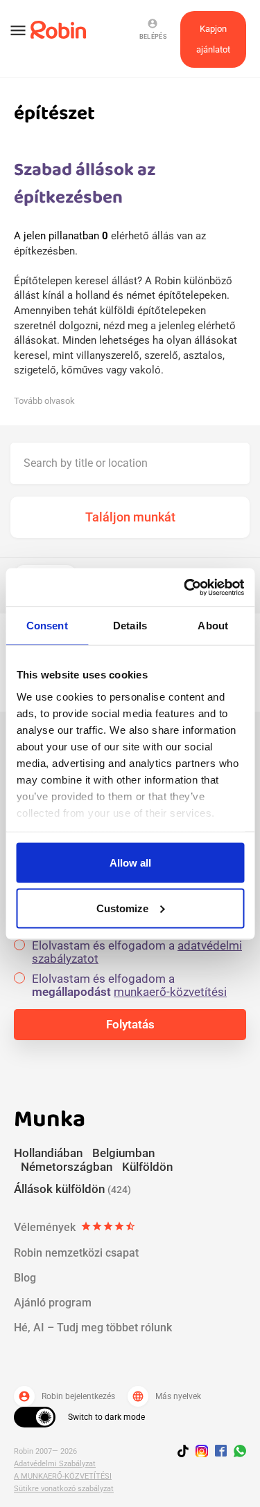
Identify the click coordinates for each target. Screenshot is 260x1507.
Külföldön (147, 1167)
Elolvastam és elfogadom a (137, 952)
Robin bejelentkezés (66, 1396)
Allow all (130, 863)
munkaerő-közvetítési (170, 992)
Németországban (66, 1167)
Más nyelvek (166, 1396)
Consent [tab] (47, 625)
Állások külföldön (72, 1189)
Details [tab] (130, 625)
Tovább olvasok (44, 401)
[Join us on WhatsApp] (236, 1453)
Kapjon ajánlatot (213, 39)
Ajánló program (53, 1302)
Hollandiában (48, 1153)
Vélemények (75, 1227)
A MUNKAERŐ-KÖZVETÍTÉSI (63, 1476)
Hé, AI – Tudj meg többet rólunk (93, 1327)
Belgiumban (123, 1153)
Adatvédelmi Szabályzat (55, 1463)
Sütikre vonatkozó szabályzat (64, 1488)
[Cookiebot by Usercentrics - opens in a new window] (185, 587)
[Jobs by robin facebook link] (221, 1452)
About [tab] (213, 625)
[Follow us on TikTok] (186, 1453)
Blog (25, 1277)
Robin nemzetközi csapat (76, 1252)
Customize (122, 908)
